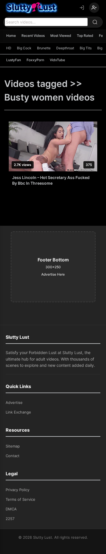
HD (8, 48)
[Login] (82, 8)
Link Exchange (18, 412)
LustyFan (13, 60)
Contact (13, 455)
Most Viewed (60, 35)
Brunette (44, 48)
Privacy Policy (17, 489)
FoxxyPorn (35, 60)
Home (11, 35)
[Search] (95, 22)
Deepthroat (65, 48)
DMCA (11, 509)
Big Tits (86, 48)
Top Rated (85, 35)
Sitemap (13, 446)
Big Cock (24, 48)
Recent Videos (33, 35)
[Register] (94, 8)
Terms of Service (20, 499)
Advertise (14, 402)
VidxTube (57, 60)
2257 (10, 518)
